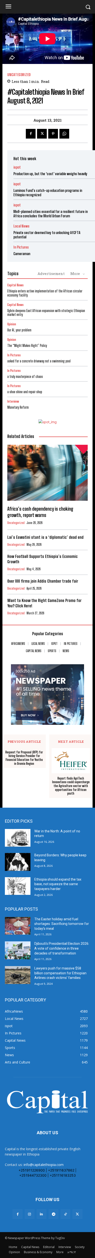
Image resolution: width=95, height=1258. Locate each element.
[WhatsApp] (64, 134)
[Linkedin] (41, 1214)
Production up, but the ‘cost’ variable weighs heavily (50, 174)
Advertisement (51, 273)
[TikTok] (65, 1214)
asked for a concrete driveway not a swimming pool (39, 361)
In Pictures (21, 247)
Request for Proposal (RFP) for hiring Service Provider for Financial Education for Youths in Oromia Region (24, 758)
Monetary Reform (18, 407)
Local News (21, 226)
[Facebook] (31, 134)
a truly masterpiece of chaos (25, 377)
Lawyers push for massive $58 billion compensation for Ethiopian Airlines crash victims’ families (60, 973)
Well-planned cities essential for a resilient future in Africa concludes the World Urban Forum (50, 213)
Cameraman (21, 253)
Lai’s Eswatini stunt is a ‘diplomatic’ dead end (45, 537)
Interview (13, 401)
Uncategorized (19, 75)
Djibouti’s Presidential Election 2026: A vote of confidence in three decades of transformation (61, 948)
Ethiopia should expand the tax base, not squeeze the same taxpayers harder (57, 884)
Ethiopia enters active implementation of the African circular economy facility (44, 293)
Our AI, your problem (19, 330)
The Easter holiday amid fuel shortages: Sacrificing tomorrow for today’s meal (61, 923)
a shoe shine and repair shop (24, 392)
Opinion (11, 324)
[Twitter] (42, 134)
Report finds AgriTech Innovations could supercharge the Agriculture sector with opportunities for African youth (71, 786)
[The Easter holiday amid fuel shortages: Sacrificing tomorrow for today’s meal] (17, 926)
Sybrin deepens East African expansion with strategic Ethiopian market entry (46, 313)
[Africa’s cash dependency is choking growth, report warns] (47, 473)
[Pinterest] (53, 134)
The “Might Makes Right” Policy (27, 346)
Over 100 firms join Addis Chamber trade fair (42, 581)
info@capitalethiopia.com (44, 1164)
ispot (17, 167)
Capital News (15, 285)
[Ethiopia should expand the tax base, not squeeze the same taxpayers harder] (17, 886)
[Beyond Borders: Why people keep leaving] (17, 862)
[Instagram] (29, 1214)
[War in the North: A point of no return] (17, 838)
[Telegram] (53, 1214)
